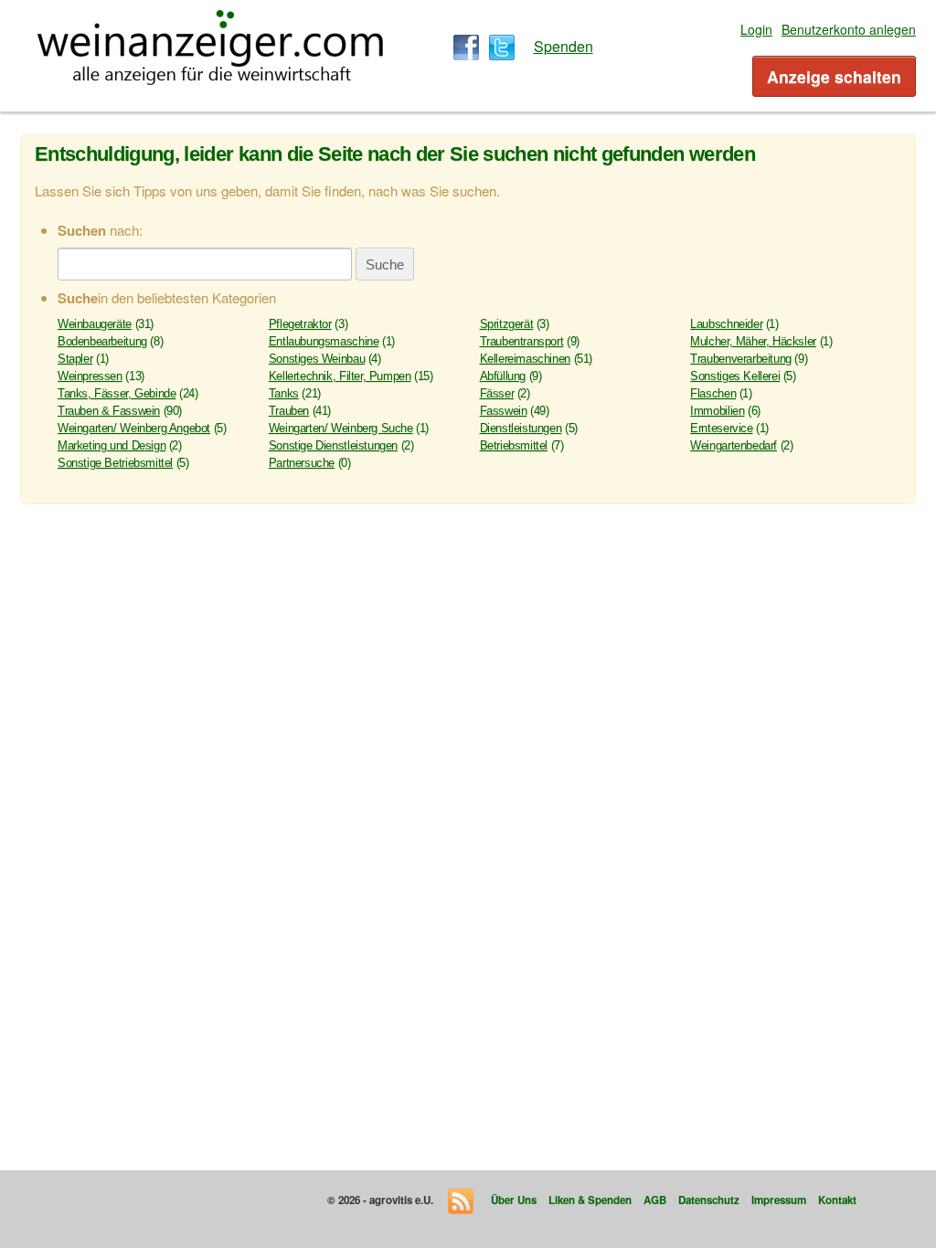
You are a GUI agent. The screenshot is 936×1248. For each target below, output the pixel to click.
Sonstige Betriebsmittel (115, 463)
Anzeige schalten (834, 76)
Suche (385, 264)
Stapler (75, 358)
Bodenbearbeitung (102, 341)
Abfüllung (503, 376)
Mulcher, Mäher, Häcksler (753, 341)
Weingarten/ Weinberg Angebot (134, 428)
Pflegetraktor (300, 324)
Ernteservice (721, 428)
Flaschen (713, 393)
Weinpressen (90, 376)
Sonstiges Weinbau (317, 358)
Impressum (778, 1200)
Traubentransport (522, 341)
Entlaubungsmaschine (324, 341)
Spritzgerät (507, 324)
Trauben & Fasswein (109, 411)
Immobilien (717, 411)
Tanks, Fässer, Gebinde (117, 393)
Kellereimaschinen (525, 358)
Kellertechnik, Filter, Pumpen (340, 376)
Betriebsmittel (514, 445)
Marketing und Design (111, 445)
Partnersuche (302, 463)
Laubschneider (726, 324)
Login (756, 29)
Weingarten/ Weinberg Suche (341, 428)
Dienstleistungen (521, 428)
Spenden (563, 46)
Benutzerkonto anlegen (849, 29)
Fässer (497, 393)
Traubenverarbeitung (741, 358)
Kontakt (837, 1200)
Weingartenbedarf (733, 445)
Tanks (284, 393)
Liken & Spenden (590, 1200)
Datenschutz (708, 1200)
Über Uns (514, 1200)
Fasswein (503, 411)
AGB (655, 1200)
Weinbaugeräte (95, 324)
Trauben (289, 411)
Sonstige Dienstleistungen (333, 445)
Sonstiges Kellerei (735, 376)
